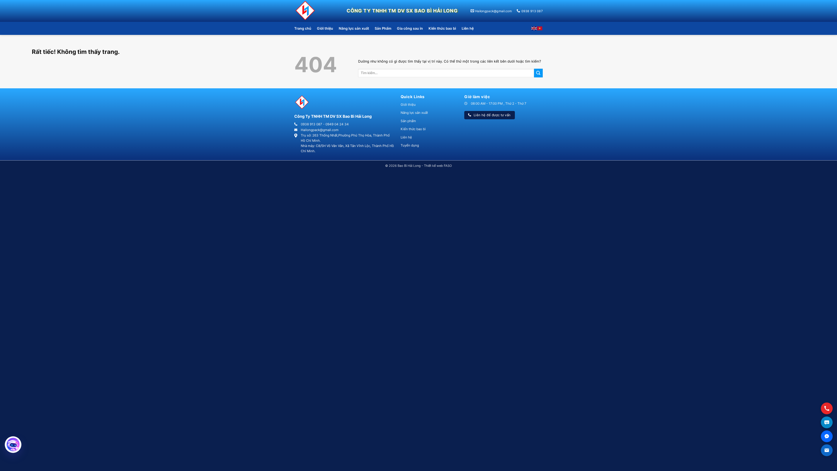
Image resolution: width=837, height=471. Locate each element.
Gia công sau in (410, 28)
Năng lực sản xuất (354, 28)
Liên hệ (468, 28)
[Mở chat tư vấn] (13, 444)
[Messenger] (826, 436)
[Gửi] (538, 73)
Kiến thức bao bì (442, 28)
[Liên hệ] (826, 450)
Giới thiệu (325, 28)
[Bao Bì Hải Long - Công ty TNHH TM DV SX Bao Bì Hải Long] (306, 11)
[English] (534, 28)
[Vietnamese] (540, 28)
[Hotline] (826, 408)
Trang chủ (302, 28)
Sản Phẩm (383, 28)
